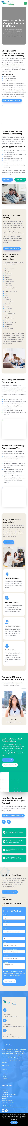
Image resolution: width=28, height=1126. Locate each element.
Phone (4, 942)
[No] (26, 1119)
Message (5, 962)
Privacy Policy (18, 973)
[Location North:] (5, 1020)
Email (4, 928)
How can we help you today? (10, 949)
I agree (14, 1122)
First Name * (6, 915)
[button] (25, 3)
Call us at (4, 897)
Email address (6, 1014)
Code (4, 935)
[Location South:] (5, 1030)
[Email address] (5, 1010)
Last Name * (6, 922)
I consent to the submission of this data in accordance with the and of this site (14, 973)
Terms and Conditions (8, 975)
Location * (5, 955)
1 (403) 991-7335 (7, 899)
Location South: (7, 1034)
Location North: (7, 1024)
